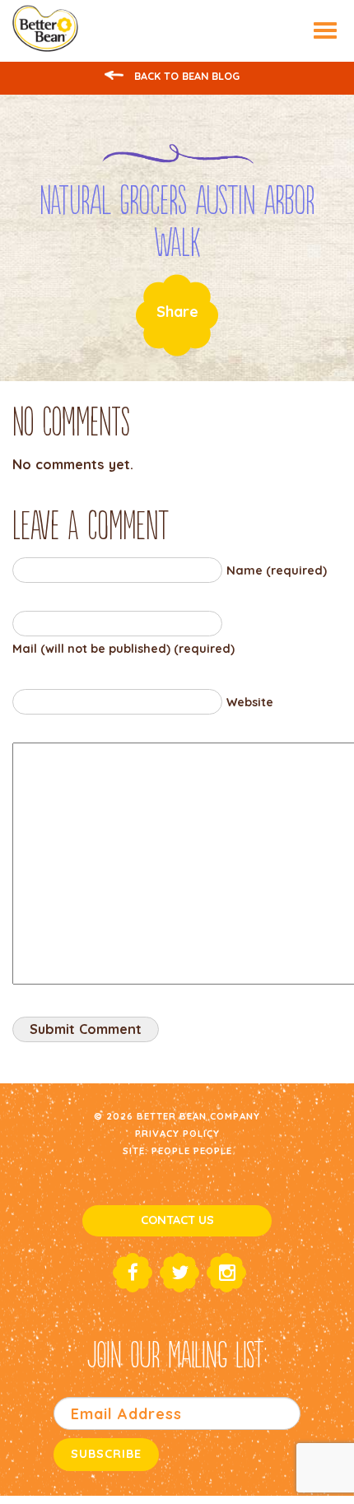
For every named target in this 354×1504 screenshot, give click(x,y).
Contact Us (177, 1220)
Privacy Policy (177, 1133)
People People (191, 1150)
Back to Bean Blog (185, 75)
